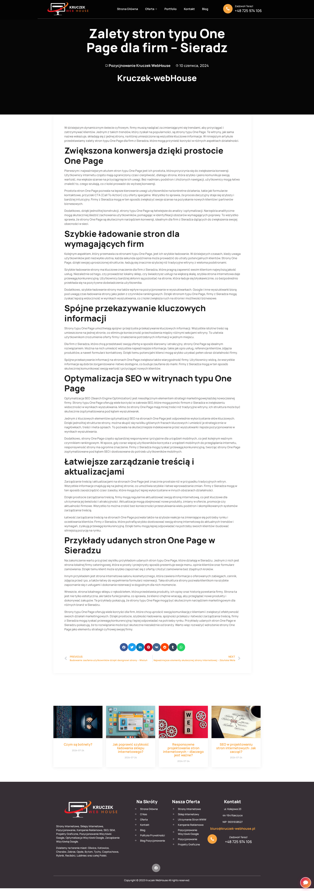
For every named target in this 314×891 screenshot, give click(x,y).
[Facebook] (156, 868)
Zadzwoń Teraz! (244, 6)
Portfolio (170, 9)
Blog (205, 9)
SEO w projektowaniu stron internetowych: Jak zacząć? (236, 748)
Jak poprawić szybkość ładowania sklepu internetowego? (131, 748)
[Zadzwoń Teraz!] (228, 8)
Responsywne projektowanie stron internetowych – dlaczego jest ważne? (183, 749)
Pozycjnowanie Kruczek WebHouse (139, 65)
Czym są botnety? (78, 744)
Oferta (149, 9)
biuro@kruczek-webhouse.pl (232, 828)
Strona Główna (127, 9)
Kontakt (189, 9)
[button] (124, 647)
